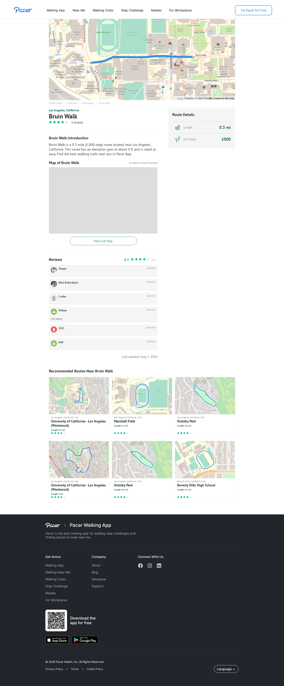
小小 (61, 328)
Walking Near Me (57, 572)
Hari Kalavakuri (68, 282)
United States (56, 103)
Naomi (62, 268)
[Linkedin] (159, 566)
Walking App (56, 10)
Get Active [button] (53, 557)
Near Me (79, 10)
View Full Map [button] (103, 241)
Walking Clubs (103, 10)
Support (98, 586)
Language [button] (224, 669)
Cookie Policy (94, 669)
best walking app (76, 533)
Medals (156, 10)
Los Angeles (88, 103)
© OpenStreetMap (205, 98)
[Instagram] (149, 566)
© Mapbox (190, 98)
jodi (61, 342)
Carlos (62, 296)
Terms (75, 669)
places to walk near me (73, 537)
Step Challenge (132, 10)
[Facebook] (140, 566)
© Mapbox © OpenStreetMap (143, 162)
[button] (67, 657)
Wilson (63, 310)
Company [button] (99, 557)
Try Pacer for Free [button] (253, 10)
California (72, 103)
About (96, 565)
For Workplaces (180, 10)
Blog (95, 572)
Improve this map (224, 98)
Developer (99, 579)
